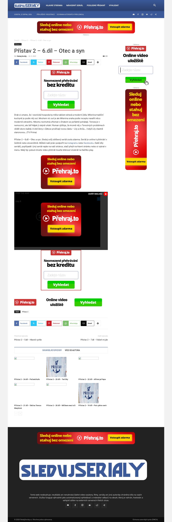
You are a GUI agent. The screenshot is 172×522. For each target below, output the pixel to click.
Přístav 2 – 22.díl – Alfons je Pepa (92, 379)
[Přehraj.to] (86, 27)
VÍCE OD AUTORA (72, 350)
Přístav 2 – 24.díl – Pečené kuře (27, 379)
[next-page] (20, 413)
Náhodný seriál (74, 5)
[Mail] (147, 14)
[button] (154, 5)
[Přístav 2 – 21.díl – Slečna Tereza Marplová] (29, 393)
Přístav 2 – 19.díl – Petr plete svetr (92, 405)
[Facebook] (138, 14)
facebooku (89, 143)
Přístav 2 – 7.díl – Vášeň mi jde (94, 340)
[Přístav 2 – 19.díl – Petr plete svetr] (93, 393)
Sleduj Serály (21, 56)
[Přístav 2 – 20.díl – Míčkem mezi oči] (61, 393)
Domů (16, 40)
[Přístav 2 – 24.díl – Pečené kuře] (29, 367)
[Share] (156, 14)
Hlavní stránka (54, 5)
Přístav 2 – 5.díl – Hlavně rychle (28, 340)
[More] (98, 62)
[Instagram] (142, 14)
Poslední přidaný (96, 5)
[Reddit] (151, 14)
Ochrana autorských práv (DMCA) (70, 14)
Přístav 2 (24, 40)
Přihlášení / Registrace (46, 14)
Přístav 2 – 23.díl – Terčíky (57, 379)
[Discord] (134, 14)
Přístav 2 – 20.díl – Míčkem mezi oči (60, 405)
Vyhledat (114, 5)
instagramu (72, 143)
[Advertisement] (136, 187)
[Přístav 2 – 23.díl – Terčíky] (61, 367)
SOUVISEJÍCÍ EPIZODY (52, 350)
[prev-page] (16, 413)
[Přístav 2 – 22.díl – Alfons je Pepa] (93, 367)
